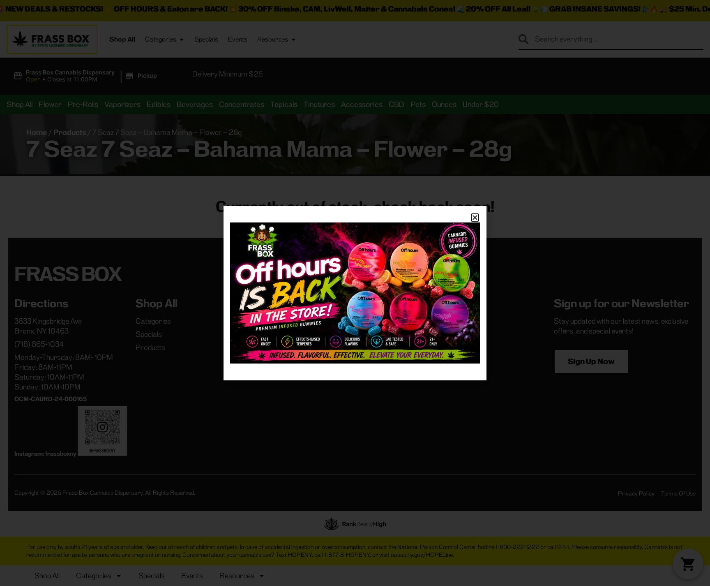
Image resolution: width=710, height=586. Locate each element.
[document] (355, 293)
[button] (475, 217)
